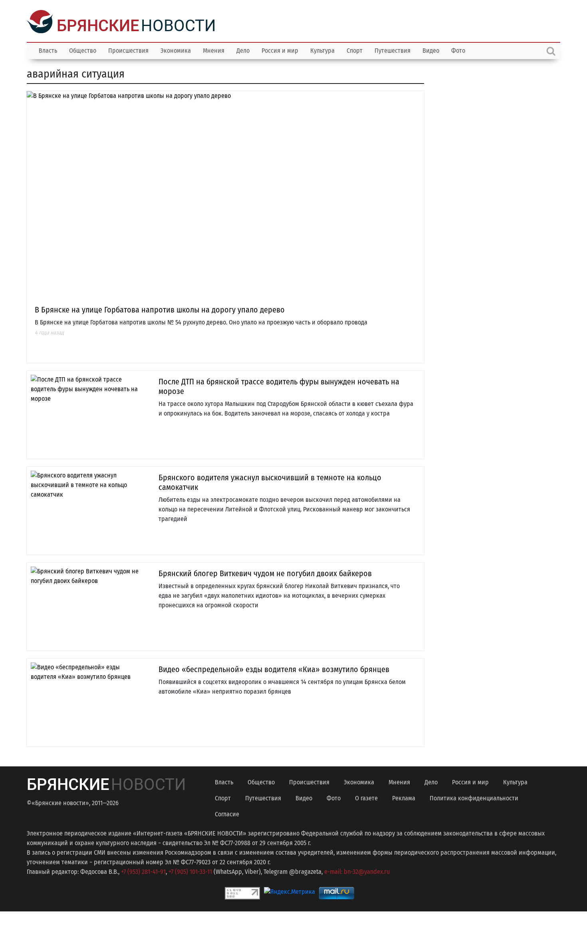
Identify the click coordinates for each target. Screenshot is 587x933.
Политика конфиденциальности (474, 797)
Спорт (355, 50)
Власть (48, 50)
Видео (430, 50)
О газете (366, 797)
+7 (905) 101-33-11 (190, 871)
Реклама (403, 797)
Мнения (213, 50)
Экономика (176, 50)
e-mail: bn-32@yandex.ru (357, 871)
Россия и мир (280, 50)
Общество (82, 50)
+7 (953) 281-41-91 (143, 871)
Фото (458, 50)
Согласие (227, 813)
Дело (243, 50)
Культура (322, 50)
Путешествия (393, 50)
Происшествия (128, 50)
